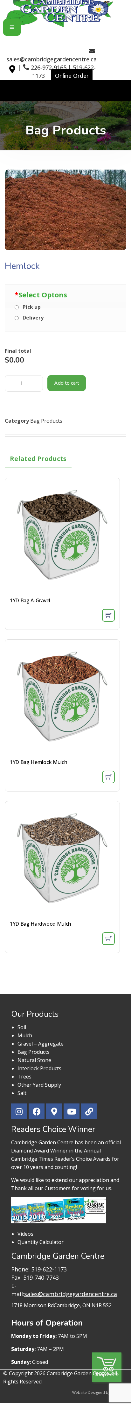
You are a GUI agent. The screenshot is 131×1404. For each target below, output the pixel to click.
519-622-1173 (49, 1269)
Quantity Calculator (40, 1242)
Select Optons (41, 294)
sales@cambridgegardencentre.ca (51, 59)
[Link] (89, 1111)
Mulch (24, 1035)
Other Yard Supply (39, 1084)
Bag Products (46, 420)
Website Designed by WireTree (100, 1392)
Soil (21, 1027)
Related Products (38, 458)
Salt (21, 1093)
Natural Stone (34, 1060)
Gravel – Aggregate (40, 1043)
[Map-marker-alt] (14, 75)
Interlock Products (39, 1068)
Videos (25, 1233)
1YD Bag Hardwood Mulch (40, 923)
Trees (24, 1076)
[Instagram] (19, 1111)
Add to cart (66, 383)
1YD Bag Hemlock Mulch (38, 762)
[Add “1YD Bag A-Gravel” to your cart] (108, 615)
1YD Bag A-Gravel (30, 600)
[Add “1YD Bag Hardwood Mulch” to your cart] (108, 938)
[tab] (38, 458)
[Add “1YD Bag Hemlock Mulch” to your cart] (108, 777)
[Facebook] (37, 1111)
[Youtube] (71, 1111)
